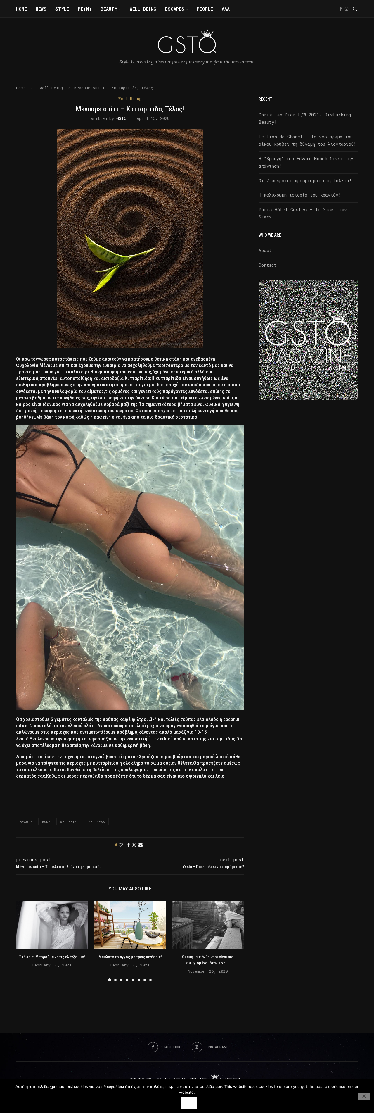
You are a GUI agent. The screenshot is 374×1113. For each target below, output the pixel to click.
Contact (268, 265)
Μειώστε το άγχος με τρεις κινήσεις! (130, 957)
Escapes (174, 9)
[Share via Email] (140, 844)
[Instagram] (346, 8)
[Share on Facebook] (128, 844)
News (41, 9)
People (205, 9)
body (46, 821)
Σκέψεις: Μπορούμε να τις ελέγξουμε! (52, 957)
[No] (364, 1096)
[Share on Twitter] (134, 844)
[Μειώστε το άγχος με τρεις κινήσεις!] (130, 925)
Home (21, 9)
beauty (26, 821)
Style (62, 9)
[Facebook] (341, 8)
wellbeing (69, 821)
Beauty (109, 9)
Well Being (143, 9)
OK (188, 1102)
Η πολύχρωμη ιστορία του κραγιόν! (300, 195)
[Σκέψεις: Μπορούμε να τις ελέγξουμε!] (52, 925)
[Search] (355, 8)
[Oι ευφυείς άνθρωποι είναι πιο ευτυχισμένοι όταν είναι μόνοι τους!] (208, 925)
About (265, 250)
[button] (24, 941)
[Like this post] (121, 844)
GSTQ (121, 118)
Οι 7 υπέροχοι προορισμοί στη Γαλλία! (305, 180)
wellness (97, 821)
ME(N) (85, 9)
